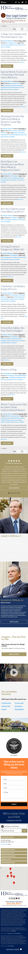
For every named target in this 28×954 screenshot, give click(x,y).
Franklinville (6, 703)
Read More (21, 62)
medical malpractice (15, 134)
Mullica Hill (6, 706)
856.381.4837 (4, 844)
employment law (5, 418)
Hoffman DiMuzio (7, 41)
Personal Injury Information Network (16, 375)
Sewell (4, 709)
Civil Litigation (14, 176)
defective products (19, 132)
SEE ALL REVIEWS (14, 488)
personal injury (10, 45)
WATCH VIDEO (14, 654)
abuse (2, 219)
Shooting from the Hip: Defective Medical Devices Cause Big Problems (12, 120)
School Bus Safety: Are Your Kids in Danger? (12, 329)
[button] (14, 877)
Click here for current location (11, 826)
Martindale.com (17, 933)
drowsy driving (21, 257)
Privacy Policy (11, 945)
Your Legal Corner (11, 43)
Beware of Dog (8, 369)
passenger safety (5, 340)
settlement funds (5, 87)
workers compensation (7, 422)
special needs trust (16, 87)
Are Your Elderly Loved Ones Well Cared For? (13, 210)
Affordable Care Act (6, 178)
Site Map (13, 931)
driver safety (12, 257)
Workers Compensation (12, 416)
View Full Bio (14, 556)
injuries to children (6, 338)
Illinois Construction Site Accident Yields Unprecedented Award (14, 407)
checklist (3, 45)
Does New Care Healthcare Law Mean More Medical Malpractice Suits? (12, 165)
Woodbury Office (8, 837)
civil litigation (12, 377)
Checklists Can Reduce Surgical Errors (13, 287)
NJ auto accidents (16, 338)
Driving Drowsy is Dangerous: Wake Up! (12, 248)
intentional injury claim (7, 420)
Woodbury (19, 706)
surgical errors (14, 299)
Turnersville (19, 703)
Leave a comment (5, 47)
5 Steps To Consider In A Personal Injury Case (13, 35)
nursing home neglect (10, 219)
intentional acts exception (17, 418)
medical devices (5, 134)
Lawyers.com (10, 933)
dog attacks (19, 377)
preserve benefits (17, 85)
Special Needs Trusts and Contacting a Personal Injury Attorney (14, 74)
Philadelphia (19, 709)
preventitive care (14, 180)
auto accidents (5, 257)
